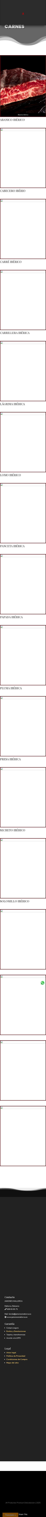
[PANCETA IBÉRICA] (23, 485)
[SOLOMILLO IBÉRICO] (23, 840)
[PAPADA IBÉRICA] (23, 556)
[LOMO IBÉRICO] (23, 414)
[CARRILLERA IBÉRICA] (23, 272)
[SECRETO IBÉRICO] (23, 769)
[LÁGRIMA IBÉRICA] (23, 343)
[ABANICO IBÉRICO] (23, 116)
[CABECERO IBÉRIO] (23, 130)
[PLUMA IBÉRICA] (23, 627)
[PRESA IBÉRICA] (23, 698)
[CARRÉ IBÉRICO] (23, 201)
